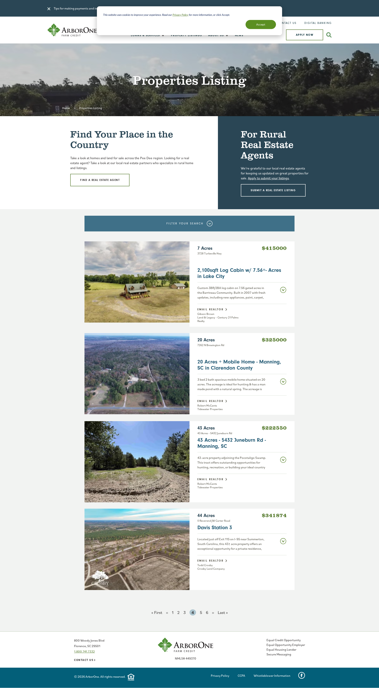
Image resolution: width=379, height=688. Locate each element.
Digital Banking (318, 23)
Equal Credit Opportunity (283, 640)
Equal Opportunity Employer (285, 645)
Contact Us (286, 23)
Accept (260, 24)
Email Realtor (210, 309)
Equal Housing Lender (281, 649)
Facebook (301, 675)
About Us (216, 35)
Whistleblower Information (272, 676)
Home (66, 108)
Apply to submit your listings (268, 178)
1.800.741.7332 (84, 651)
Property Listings (186, 35)
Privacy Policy (180, 14)
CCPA (241, 676)
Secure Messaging (278, 654)
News (239, 35)
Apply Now (304, 35)
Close (48, 8)
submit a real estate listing (273, 190)
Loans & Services (145, 35)
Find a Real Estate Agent (100, 180)
